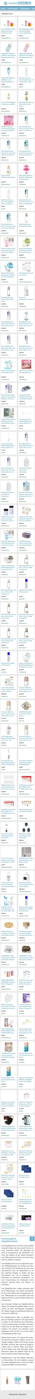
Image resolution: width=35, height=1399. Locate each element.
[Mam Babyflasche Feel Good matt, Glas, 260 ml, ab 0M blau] (9, 145)
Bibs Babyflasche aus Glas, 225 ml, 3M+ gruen (26, 104)
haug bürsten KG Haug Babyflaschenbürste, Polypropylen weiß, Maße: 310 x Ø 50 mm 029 (8, 764)
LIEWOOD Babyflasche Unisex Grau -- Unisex (25, 713)
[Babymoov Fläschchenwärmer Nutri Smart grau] (26, 827)
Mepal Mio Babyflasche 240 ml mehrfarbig (7, 494)
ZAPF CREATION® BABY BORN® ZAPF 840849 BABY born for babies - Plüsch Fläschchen (7, 1032)
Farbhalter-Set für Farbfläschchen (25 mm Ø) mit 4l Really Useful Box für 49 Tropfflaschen (25, 398)
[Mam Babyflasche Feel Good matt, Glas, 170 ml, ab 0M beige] (9, 218)
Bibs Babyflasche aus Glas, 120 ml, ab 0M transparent (26, 567)
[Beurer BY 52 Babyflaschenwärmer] (9, 169)
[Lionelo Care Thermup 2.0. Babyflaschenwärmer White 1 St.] (9, 876)
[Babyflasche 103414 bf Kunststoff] (26, 584)
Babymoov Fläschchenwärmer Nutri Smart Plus (7, 835)
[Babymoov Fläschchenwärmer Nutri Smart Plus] (9, 827)
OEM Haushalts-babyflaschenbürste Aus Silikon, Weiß (26, 860)
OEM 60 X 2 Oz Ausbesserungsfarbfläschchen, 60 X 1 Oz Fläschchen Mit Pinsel (8, 520)
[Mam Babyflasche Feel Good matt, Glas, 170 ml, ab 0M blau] (26, 145)
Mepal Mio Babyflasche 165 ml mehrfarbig (25, 470)
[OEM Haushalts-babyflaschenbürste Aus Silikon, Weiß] (26, 852)
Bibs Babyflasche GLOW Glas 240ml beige (7, 299)
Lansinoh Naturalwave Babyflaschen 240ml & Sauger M (25, 1006)
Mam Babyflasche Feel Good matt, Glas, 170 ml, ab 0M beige (8, 226)
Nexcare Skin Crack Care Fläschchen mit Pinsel (26, 1055)
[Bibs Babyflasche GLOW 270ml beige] (26, 218)
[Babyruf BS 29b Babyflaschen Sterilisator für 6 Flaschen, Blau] (9, 267)
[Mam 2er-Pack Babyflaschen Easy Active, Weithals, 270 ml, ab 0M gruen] (26, 486)
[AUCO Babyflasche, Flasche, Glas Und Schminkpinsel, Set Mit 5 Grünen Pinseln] (26, 1023)
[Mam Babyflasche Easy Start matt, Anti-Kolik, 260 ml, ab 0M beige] (9, 462)
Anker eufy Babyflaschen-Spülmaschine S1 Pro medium (8, 689)
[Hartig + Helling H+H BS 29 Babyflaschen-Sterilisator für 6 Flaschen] (9, 559)
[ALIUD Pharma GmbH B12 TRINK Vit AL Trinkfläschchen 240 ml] (9, 803)
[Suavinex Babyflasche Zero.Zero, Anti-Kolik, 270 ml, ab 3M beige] (26, 730)
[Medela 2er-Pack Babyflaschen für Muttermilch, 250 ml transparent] (9, 1169)
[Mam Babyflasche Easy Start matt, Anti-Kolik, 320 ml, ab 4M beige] (26, 437)
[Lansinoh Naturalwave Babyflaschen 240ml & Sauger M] (26, 998)
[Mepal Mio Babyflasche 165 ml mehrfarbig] (26, 462)
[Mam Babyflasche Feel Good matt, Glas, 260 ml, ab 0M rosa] (26, 120)
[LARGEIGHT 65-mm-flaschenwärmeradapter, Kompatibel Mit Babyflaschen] (9, 1218)
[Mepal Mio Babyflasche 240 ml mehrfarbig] (9, 486)
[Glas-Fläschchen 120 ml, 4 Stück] (26, 267)
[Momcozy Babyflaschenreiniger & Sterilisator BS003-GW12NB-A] (26, 876)
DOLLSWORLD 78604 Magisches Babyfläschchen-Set (8, 31)
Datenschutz (13, 1394)
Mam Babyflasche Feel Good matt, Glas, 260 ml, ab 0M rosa (26, 128)
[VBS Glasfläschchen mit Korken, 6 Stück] (26, 803)
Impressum (22, 1394)
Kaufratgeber (25, 8)
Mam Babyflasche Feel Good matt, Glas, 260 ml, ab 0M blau (8, 153)
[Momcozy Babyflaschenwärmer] (26, 291)
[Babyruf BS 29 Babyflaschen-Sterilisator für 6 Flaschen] (26, 169)
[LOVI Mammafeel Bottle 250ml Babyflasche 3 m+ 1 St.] (9, 730)
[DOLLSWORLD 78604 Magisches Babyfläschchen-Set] (9, 23)
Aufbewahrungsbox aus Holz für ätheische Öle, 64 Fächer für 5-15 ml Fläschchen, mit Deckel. (25, 935)
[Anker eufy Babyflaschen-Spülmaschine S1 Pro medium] (9, 681)
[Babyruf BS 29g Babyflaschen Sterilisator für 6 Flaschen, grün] (26, 242)
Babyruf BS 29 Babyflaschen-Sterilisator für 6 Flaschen (26, 177)
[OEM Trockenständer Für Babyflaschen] (9, 364)
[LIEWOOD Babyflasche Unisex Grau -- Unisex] (26, 706)
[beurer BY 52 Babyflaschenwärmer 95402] (9, 96)
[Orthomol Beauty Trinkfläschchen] (26, 1218)
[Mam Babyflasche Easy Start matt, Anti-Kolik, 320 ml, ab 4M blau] (26, 315)
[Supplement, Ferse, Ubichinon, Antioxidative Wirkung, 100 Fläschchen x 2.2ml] (9, 1144)
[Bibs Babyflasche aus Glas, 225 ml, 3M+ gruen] (26, 96)
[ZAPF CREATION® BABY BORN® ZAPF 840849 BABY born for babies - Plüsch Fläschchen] (9, 1023)
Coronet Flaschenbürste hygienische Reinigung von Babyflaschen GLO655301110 (8, 862)
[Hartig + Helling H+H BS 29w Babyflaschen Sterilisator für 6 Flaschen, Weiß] (26, 657)
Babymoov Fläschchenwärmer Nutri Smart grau (25, 835)
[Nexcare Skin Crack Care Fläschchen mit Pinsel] (26, 1047)
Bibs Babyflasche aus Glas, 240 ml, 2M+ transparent (8, 592)
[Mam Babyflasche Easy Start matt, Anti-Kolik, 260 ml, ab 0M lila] (9, 315)
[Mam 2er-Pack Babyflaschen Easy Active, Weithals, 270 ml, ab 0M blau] (9, 389)
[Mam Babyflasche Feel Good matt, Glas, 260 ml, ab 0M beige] (26, 194)
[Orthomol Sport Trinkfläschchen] (26, 1169)
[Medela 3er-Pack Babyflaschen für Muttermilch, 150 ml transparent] (26, 1145)
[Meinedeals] (17, 6)
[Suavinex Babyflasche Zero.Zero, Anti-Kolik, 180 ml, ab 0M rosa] (26, 681)
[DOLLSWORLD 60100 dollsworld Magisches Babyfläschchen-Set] (26, 23)
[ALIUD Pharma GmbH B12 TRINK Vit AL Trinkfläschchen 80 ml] (26, 779)
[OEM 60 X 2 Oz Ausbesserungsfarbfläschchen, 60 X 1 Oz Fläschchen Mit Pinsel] (9, 510)
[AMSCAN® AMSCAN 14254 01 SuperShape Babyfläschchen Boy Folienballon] (9, 47)
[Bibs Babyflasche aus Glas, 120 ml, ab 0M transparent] (26, 559)
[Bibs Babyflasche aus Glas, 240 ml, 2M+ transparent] (9, 584)
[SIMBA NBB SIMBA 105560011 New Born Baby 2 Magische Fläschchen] (9, 974)
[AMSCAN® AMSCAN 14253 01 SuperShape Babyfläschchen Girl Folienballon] (26, 47)
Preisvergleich (12, 8)
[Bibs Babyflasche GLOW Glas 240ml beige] (9, 291)
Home (3, 8)
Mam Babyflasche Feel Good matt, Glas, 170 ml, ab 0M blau (26, 153)
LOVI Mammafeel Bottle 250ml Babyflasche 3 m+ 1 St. (8, 738)
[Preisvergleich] (32, 1239)
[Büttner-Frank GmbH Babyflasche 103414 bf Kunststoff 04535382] (26, 901)
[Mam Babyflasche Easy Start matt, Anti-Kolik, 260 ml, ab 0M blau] (9, 340)
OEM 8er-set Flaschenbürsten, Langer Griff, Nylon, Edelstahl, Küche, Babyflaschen (8, 910)
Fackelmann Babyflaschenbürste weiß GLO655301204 (26, 762)
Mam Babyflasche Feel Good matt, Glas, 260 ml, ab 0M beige (26, 201)
